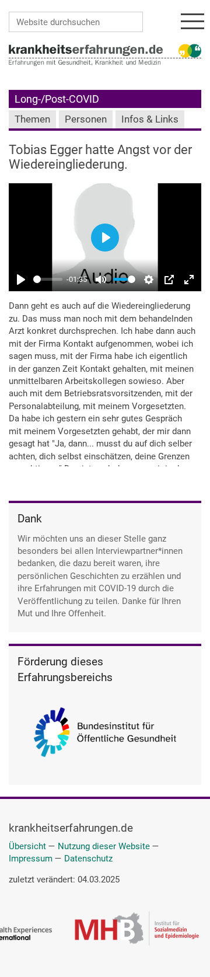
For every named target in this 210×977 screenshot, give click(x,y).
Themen (32, 119)
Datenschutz (88, 858)
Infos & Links (149, 119)
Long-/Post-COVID (57, 99)
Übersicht (27, 846)
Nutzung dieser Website (104, 846)
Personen (86, 119)
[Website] (86, 49)
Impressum (30, 858)
